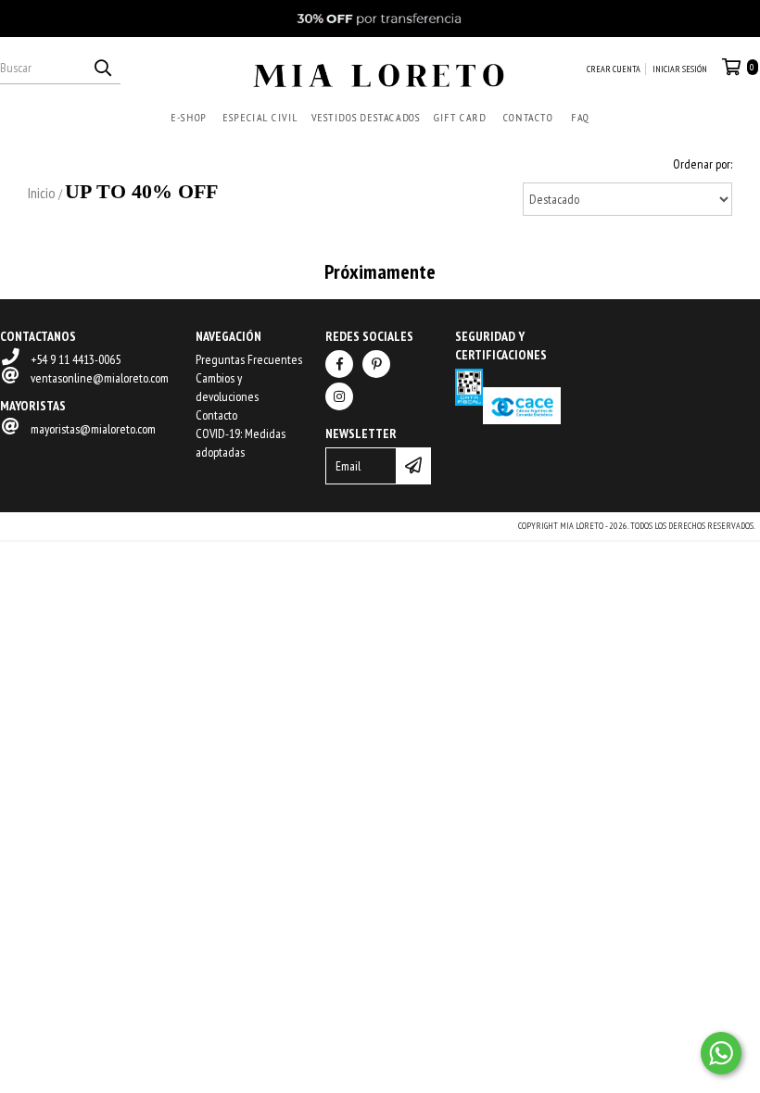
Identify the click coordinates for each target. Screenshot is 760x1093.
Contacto (527, 117)
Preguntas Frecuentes (249, 359)
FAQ (580, 117)
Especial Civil (260, 117)
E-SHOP (189, 117)
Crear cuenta (613, 69)
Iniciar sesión (679, 69)
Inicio (42, 192)
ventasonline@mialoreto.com (100, 378)
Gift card (460, 117)
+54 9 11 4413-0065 (75, 359)
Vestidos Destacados (365, 117)
